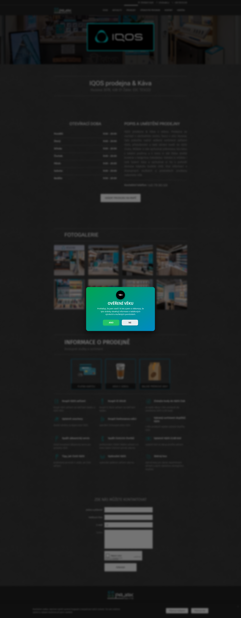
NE (130, 322)
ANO (111, 322)
